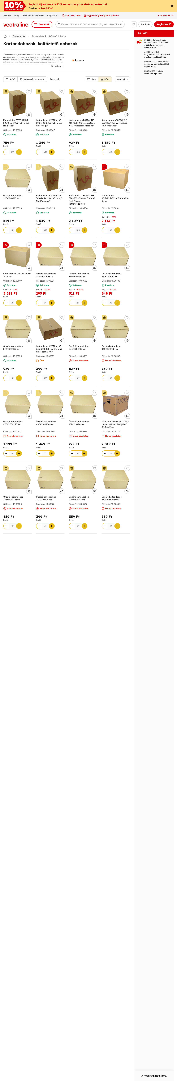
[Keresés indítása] (59, 24)
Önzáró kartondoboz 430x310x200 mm (46, 422)
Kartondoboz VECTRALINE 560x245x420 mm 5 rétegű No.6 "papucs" (49, 198)
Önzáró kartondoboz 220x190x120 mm (13, 196)
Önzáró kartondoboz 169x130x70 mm (79, 422)
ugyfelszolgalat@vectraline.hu (103, 15)
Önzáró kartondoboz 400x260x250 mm (13, 422)
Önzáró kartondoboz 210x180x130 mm (13, 498)
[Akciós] (104, 167)
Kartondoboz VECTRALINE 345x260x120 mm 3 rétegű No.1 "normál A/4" (49, 349)
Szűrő (12, 79)
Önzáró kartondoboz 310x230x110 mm (112, 275)
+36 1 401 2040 (72, 15)
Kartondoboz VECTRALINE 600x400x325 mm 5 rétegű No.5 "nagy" (49, 123)
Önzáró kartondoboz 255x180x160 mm (46, 275)
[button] (91, 79)
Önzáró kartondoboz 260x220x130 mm (79, 275)
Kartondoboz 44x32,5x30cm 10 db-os (17, 275)
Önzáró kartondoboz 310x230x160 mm (13, 347)
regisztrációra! (45, 8)
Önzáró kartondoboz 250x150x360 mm (112, 498)
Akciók (7, 15)
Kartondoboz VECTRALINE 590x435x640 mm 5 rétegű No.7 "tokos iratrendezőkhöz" (82, 199)
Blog (16, 15)
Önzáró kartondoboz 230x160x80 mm (79, 498)
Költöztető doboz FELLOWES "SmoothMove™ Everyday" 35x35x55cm (115, 424)
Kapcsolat (52, 15)
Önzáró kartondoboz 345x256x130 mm (79, 347)
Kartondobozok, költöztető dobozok (49, 36)
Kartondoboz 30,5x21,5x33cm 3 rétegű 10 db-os (115, 198)
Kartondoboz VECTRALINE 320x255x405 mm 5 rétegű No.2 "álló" (16, 123)
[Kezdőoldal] (5, 36)
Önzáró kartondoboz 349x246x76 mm (112, 347)
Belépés (145, 24)
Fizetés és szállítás (33, 15)
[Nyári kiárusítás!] (39, 245)
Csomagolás (19, 36)
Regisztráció (164, 24)
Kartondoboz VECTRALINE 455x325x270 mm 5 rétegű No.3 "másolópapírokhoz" (82, 123)
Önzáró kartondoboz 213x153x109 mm (46, 498)
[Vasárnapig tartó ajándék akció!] (6, 91)
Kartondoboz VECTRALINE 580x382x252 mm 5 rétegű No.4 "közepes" (114, 123)
